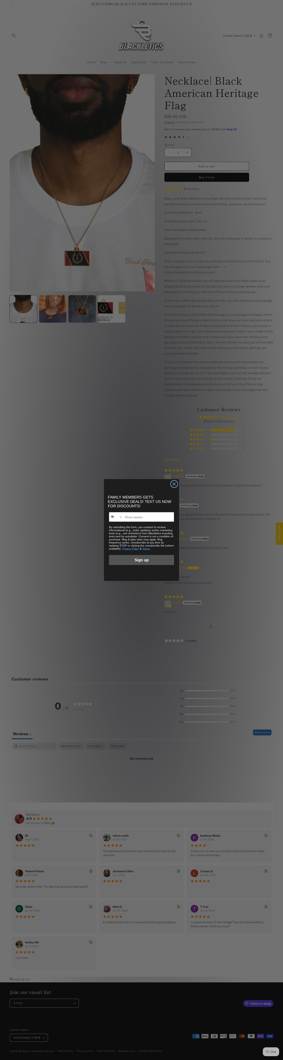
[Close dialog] (174, 484)
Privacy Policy (130, 548)
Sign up (142, 560)
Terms (146, 548)
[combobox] (116, 517)
